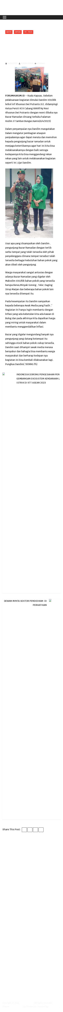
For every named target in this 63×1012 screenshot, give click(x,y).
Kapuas (18, 32)
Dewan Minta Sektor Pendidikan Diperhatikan (25, 603)
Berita (8, 32)
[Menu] (4, 17)
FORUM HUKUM (27, 63)
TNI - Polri (28, 32)
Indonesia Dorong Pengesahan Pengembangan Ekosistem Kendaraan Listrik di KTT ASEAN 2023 (38, 378)
